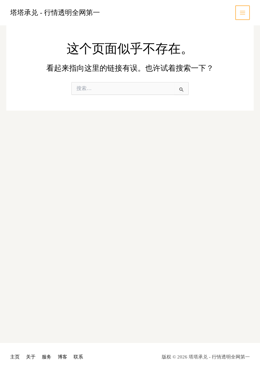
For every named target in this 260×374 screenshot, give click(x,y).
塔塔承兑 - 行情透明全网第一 (55, 12)
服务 (46, 356)
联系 (78, 356)
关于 (31, 356)
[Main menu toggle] (242, 12)
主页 (15, 356)
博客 (62, 356)
